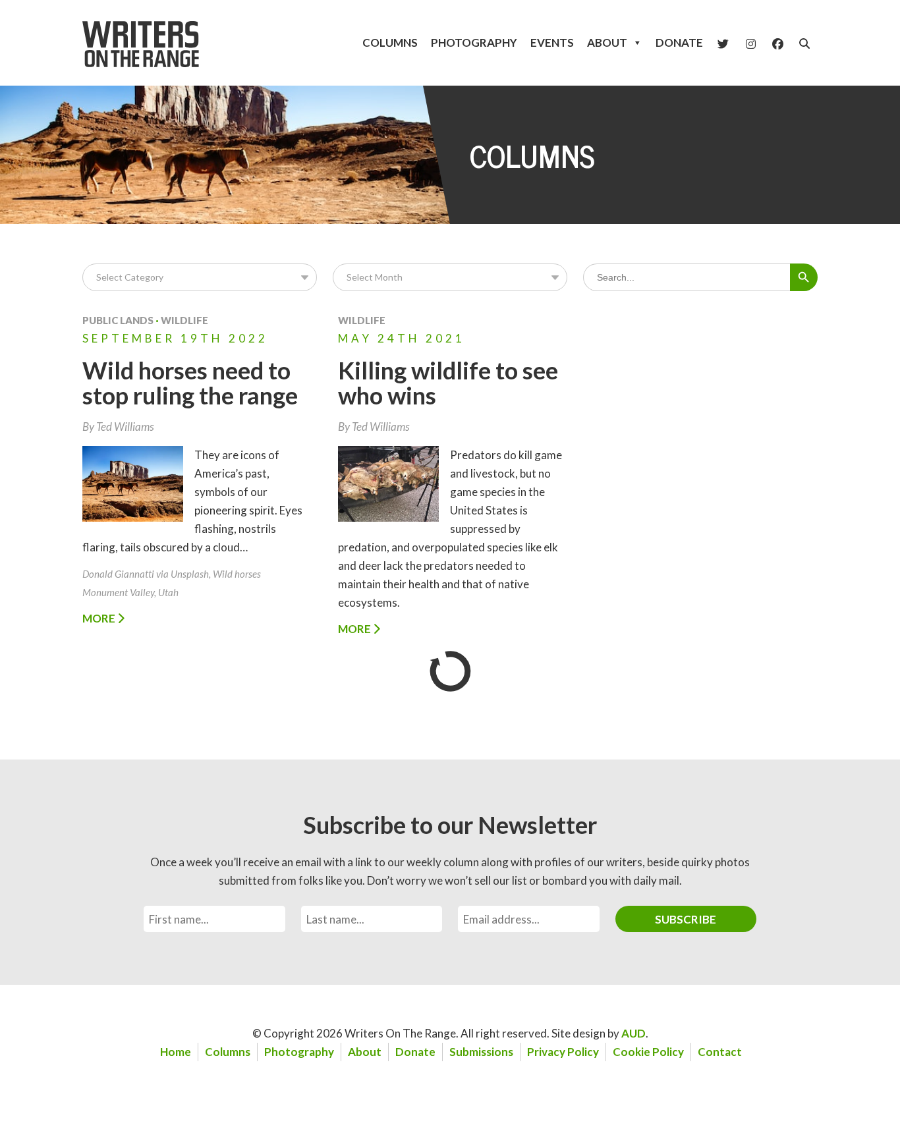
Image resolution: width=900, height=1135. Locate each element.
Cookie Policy (648, 1052)
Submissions (481, 1052)
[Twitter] (723, 43)
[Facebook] (777, 43)
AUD (633, 1033)
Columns (390, 42)
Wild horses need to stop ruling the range (190, 383)
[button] (804, 43)
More (99, 618)
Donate (679, 42)
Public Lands (118, 320)
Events (552, 42)
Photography (474, 42)
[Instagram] (750, 43)
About (607, 42)
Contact (720, 1052)
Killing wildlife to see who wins (448, 383)
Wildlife (184, 320)
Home (175, 1052)
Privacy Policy (563, 1052)
